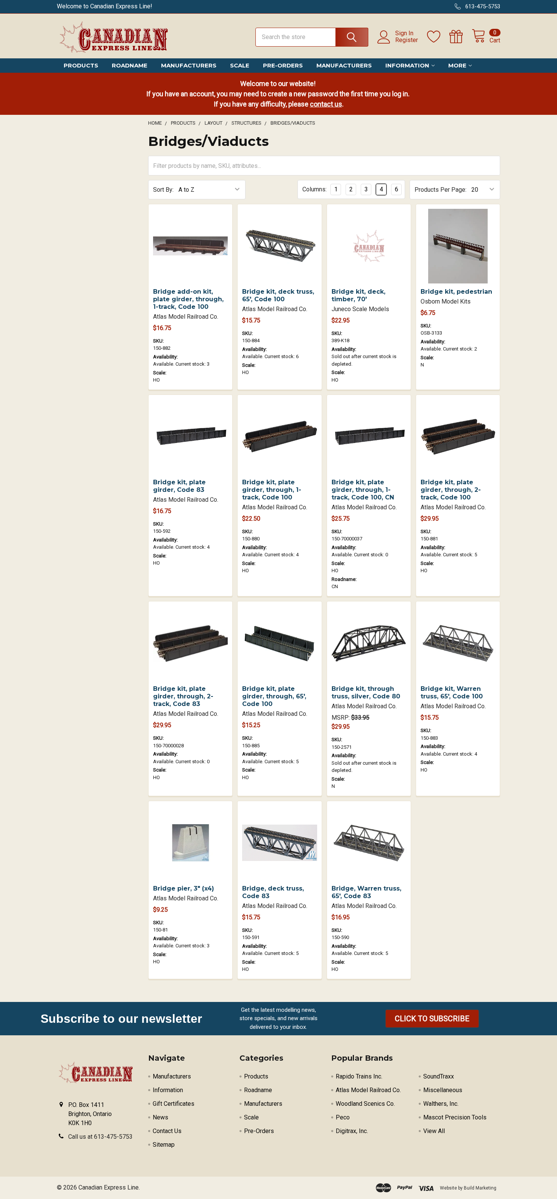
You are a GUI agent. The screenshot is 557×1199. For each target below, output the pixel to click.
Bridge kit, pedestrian (456, 291)
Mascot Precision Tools (455, 1117)
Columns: (314, 189)
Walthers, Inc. (440, 1103)
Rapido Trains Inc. (359, 1076)
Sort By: (163, 189)
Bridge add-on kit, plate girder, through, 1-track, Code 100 (188, 299)
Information (407, 65)
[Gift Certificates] (460, 36)
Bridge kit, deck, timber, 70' (358, 295)
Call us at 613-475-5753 (100, 1136)
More (457, 65)
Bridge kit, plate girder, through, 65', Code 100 (274, 696)
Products (81, 65)
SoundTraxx (438, 1076)
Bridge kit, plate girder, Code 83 (179, 486)
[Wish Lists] (438, 36)
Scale (239, 65)
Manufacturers (188, 65)
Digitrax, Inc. (352, 1131)
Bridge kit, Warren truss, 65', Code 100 (452, 692)
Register (406, 40)
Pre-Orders (283, 65)
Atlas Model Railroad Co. (368, 1090)
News (160, 1117)
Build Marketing (480, 1188)
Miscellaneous (442, 1090)
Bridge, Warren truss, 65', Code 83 (366, 892)
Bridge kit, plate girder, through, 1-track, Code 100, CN (363, 490)
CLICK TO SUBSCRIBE (432, 1018)
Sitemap (164, 1144)
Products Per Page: (440, 189)
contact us (326, 104)
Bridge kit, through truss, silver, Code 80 (366, 692)
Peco (343, 1117)
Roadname (129, 65)
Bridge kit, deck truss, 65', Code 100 (278, 295)
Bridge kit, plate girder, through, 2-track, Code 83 (183, 696)
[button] (432, 1018)
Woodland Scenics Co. (365, 1103)
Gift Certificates (173, 1103)
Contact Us (167, 1131)
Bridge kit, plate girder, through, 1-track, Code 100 (271, 490)
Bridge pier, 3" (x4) (183, 888)
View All (434, 1131)
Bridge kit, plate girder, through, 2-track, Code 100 (451, 490)
